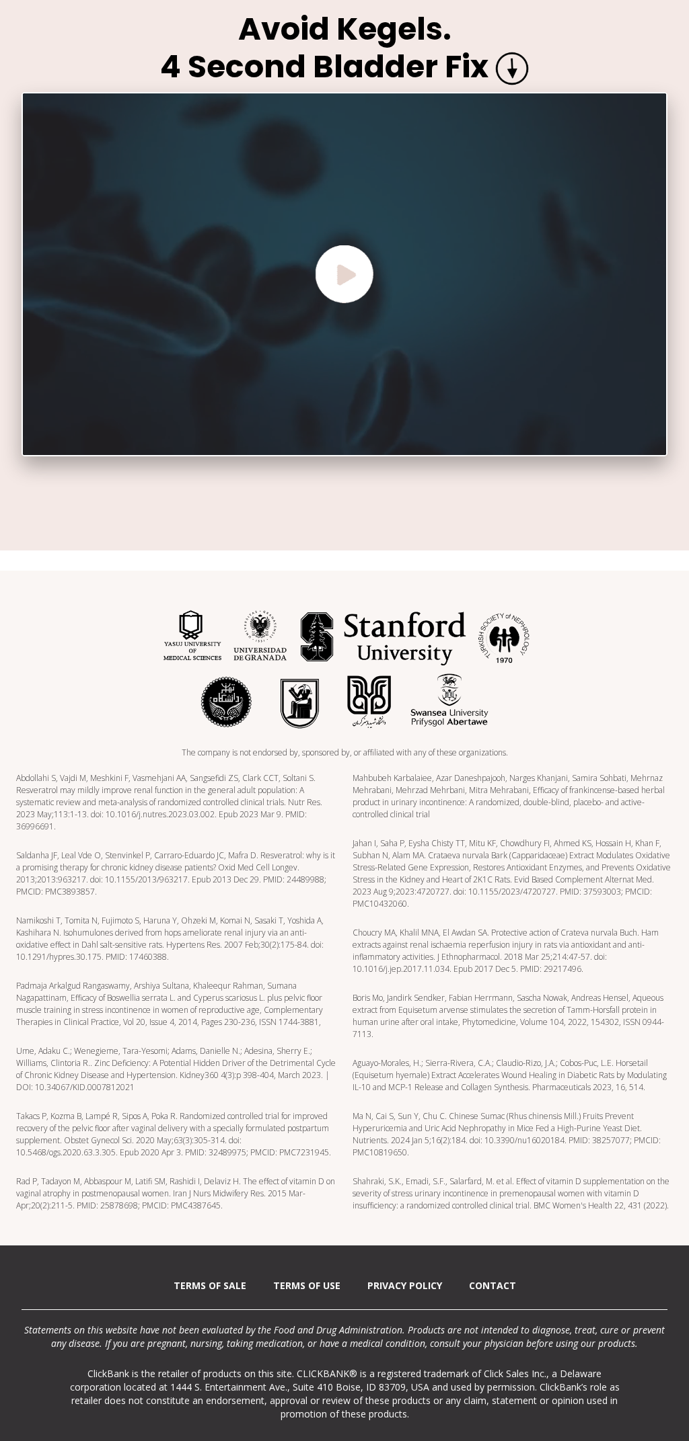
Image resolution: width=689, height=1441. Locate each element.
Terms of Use (306, 1285)
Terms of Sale (210, 1285)
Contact (492, 1285)
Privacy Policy (404, 1285)
